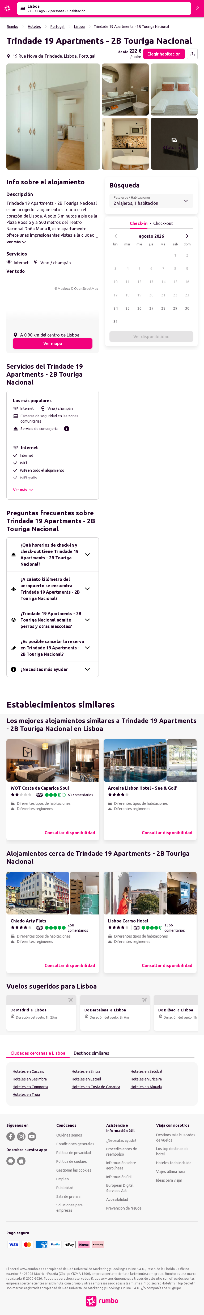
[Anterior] (116, 236)
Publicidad (64, 1188)
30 (187, 308)
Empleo (62, 1179)
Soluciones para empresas (69, 1207)
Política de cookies (71, 1161)
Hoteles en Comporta (30, 1087)
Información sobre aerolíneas (121, 1165)
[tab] (38, 1053)
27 (151, 308)
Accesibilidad (117, 1199)
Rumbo (12, 26)
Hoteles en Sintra (86, 1071)
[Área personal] (197, 8)
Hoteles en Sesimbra (30, 1079)
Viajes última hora (170, 1171)
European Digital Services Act (120, 1188)
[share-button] (192, 54)
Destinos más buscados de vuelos (175, 1137)
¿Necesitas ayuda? (121, 1140)
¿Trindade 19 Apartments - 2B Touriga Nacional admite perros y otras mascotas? (50, 620)
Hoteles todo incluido (174, 1163)
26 (139, 308)
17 (115, 295)
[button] (53, 116)
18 (127, 295)
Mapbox (64, 288)
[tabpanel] (102, 1084)
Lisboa (79, 26)
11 (127, 282)
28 (163, 308)
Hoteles (34, 26)
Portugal (57, 26)
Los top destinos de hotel (172, 1151)
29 (175, 308)
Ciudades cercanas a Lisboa (38, 1053)
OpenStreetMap (86, 288)
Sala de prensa (68, 1196)
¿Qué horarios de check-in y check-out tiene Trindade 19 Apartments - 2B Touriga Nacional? (49, 555)
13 (151, 282)
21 (163, 295)
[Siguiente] (187, 236)
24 (115, 308)
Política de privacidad (73, 1153)
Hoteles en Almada (146, 1087)
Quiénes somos (69, 1135)
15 (175, 282)
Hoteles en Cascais (28, 1071)
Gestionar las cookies (73, 1170)
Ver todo (15, 271)
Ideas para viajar (169, 1180)
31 (115, 322)
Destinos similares (91, 1053)
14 (163, 282)
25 (127, 308)
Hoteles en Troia (26, 1094)
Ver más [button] (20, 490)
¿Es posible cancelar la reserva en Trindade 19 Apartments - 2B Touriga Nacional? (52, 648)
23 (187, 295)
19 (139, 295)
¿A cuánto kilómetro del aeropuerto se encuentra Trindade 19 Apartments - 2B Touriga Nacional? (50, 589)
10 (115, 282)
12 (139, 282)
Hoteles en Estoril (86, 1079)
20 (151, 295)
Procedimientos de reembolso (121, 1151)
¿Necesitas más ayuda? (44, 669)
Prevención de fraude (124, 1208)
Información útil (119, 1177)
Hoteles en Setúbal (146, 1071)
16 (187, 282)
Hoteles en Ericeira (146, 1079)
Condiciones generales (75, 1144)
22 (175, 295)
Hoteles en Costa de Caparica (96, 1087)
